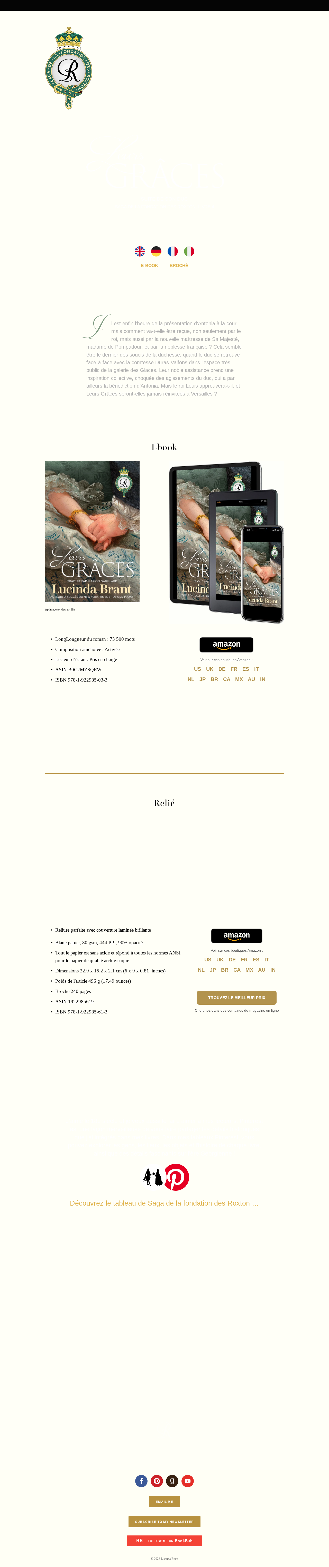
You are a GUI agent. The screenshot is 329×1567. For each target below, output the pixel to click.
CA (226, 679)
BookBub (164, 1540)
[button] (75, 839)
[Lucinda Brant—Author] (157, 1481)
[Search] (86, 5)
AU (251, 679)
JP (202, 679)
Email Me (164, 1501)
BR (214, 679)
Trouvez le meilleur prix (236, 997)
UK (209, 669)
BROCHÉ (179, 265)
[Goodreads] (172, 1481)
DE (221, 669)
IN (262, 679)
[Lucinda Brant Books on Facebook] (141, 1481)
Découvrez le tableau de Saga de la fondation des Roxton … (164, 1203)
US (197, 669)
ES (245, 669)
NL (191, 679)
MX (239, 679)
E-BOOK (149, 265)
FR (234, 669)
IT (256, 669)
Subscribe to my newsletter (164, 1521)
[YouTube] (187, 1481)
